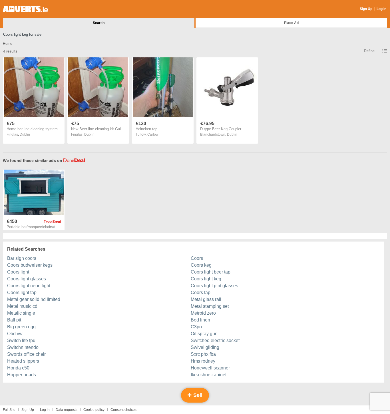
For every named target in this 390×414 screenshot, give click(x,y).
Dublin (25, 134)
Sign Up (366, 9)
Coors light (18, 272)
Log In (381, 9)
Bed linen (200, 319)
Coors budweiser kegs (30, 265)
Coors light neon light (28, 285)
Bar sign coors (21, 258)
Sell (197, 395)
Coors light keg (206, 278)
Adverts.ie (25, 9)
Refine (369, 51)
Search (98, 23)
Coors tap (200, 292)
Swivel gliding (205, 347)
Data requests (66, 410)
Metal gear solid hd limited (33, 299)
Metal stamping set (210, 306)
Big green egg (21, 326)
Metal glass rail (206, 299)
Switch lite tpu (21, 340)
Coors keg (201, 265)
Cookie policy (93, 410)
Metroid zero (203, 313)
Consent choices (123, 410)
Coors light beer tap (210, 272)
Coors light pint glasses (214, 285)
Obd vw (15, 333)
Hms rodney (203, 361)
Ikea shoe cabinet (208, 374)
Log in (45, 410)
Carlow (152, 134)
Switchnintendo (23, 347)
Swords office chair (26, 354)
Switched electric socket (215, 340)
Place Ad (291, 23)
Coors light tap (22, 292)
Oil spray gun (204, 333)
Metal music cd (22, 306)
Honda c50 (18, 367)
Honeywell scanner (210, 367)
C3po (196, 326)
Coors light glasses (26, 278)
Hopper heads (21, 374)
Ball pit (14, 319)
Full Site (9, 410)
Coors (197, 258)
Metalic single (21, 313)
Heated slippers (23, 361)
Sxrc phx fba (203, 354)
